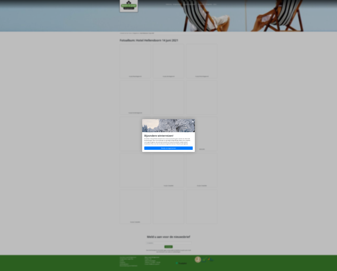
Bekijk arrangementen (168, 148)
